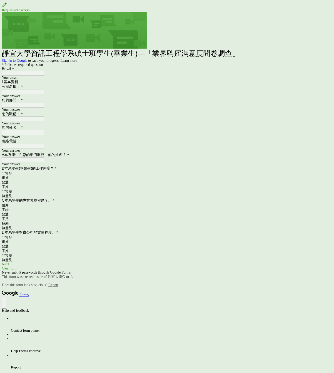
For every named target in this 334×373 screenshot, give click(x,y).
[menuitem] (171, 324)
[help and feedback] (4, 303)
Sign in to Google (14, 60)
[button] (167, 7)
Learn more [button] (68, 60)
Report (53, 285)
